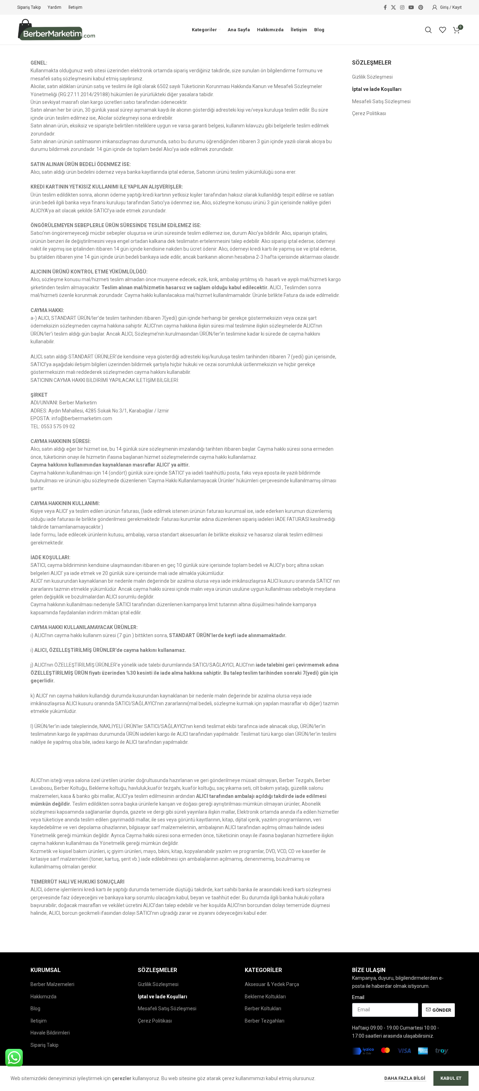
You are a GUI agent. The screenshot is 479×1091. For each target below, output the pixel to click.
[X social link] (393, 7)
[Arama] (428, 30)
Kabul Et (450, 1078)
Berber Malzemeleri (52, 984)
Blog (35, 1008)
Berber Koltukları (263, 1008)
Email (358, 997)
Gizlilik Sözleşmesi (372, 77)
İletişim (39, 1021)
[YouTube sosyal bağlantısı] (411, 7)
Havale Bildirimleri (50, 1033)
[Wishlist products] (443, 30)
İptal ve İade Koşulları (377, 89)
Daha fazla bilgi (405, 1078)
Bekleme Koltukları (265, 996)
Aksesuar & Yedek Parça (272, 984)
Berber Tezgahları (264, 1021)
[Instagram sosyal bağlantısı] (402, 7)
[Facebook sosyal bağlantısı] (385, 7)
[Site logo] (56, 29)
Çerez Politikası (369, 113)
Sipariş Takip (45, 1045)
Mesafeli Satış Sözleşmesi (381, 101)
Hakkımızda (43, 996)
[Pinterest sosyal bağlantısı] (420, 7)
